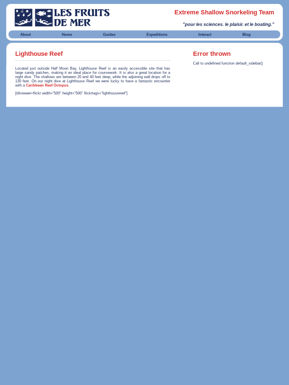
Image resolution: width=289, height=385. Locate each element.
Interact (204, 34)
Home (67, 34)
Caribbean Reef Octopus (47, 85)
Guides (109, 34)
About (25, 34)
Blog (246, 34)
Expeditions (156, 34)
